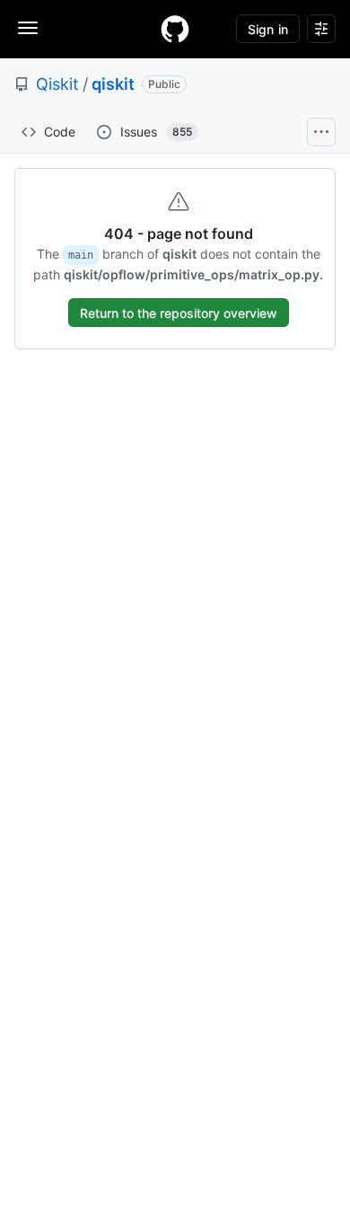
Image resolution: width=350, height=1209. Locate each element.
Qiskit (57, 84)
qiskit (113, 84)
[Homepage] (175, 28)
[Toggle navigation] (27, 27)
